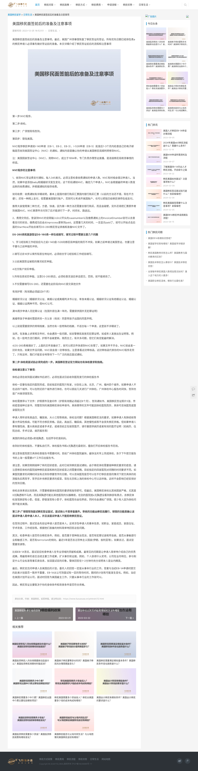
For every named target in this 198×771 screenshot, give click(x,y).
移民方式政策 (45, 759)
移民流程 (71, 759)
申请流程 (111, 4)
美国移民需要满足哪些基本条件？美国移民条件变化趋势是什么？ (116, 662)
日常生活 (143, 4)
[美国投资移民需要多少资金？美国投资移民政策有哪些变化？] (32, 718)
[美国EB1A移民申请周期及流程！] (154, 215)
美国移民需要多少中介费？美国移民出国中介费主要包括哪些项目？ (31, 699)
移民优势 (127, 4)
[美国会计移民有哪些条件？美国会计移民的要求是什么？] (116, 681)
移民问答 (48, 4)
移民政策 (64, 4)
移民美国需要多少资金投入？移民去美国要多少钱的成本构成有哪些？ (73, 699)
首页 (37, 4)
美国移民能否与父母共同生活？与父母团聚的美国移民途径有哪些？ (73, 735)
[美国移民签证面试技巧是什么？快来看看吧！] (154, 191)
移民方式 (80, 4)
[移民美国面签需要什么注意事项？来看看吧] (154, 203)
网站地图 (106, 759)
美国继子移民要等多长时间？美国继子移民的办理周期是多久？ (73, 662)
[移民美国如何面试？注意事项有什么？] (154, 179)
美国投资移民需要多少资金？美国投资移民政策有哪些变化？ (31, 735)
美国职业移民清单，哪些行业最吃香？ (166, 280)
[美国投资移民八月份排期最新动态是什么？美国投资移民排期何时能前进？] (32, 644)
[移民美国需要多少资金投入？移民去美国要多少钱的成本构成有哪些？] (74, 681)
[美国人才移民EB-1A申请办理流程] (154, 131)
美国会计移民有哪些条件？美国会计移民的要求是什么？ (116, 699)
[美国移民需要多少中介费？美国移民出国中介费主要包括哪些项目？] (32, 681)
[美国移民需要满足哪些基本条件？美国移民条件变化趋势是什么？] (116, 644)
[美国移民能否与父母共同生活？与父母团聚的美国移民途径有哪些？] (74, 718)
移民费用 (96, 4)
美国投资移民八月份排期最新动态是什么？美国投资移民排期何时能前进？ (30, 662)
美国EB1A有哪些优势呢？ (160, 238)
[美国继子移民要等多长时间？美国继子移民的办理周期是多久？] (74, 644)
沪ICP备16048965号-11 (82, 764)
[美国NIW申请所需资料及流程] (154, 155)
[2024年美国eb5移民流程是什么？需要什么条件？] (154, 143)
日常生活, (53, 30)
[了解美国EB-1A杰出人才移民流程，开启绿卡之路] (154, 167)
